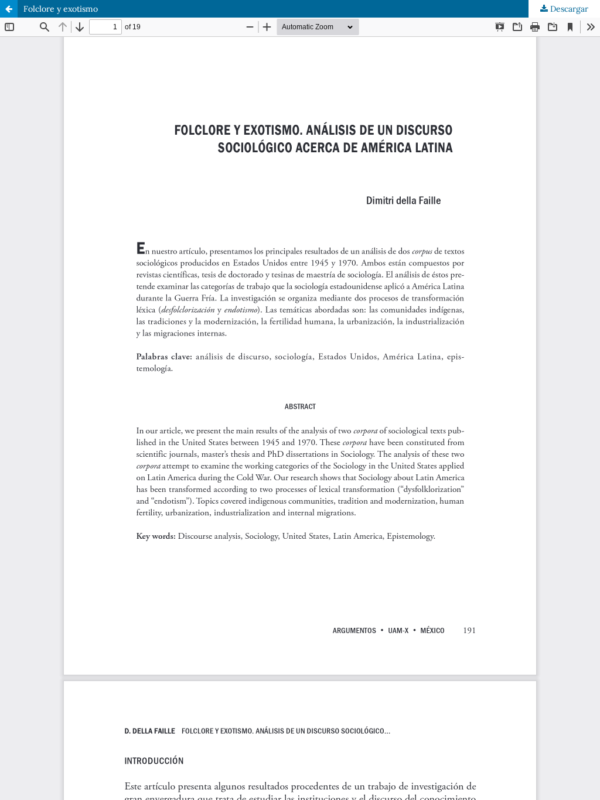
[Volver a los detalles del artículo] (9, 9)
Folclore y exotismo (60, 9)
